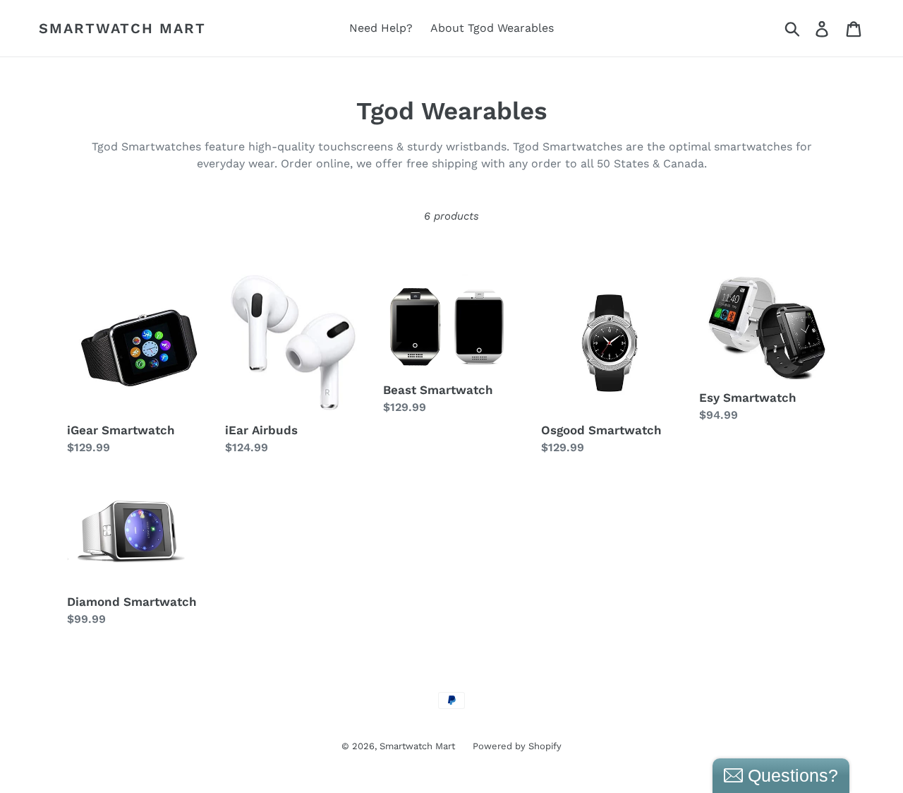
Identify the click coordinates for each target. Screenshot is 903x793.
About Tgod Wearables (492, 28)
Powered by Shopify (517, 746)
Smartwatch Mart (122, 28)
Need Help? (381, 28)
